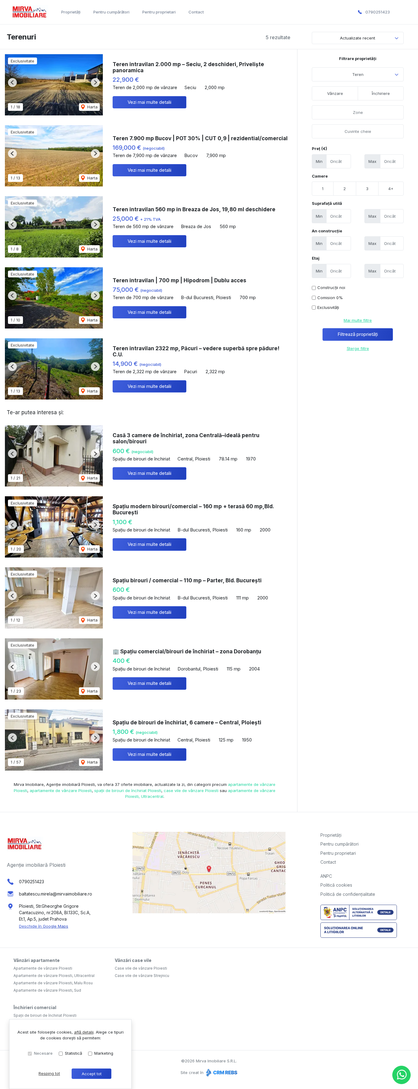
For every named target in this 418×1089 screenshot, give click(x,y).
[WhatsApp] (401, 1075)
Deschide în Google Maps (43, 926)
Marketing (103, 1053)
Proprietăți (70, 11)
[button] (12, 82)
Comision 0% (330, 297)
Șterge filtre (358, 348)
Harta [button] (92, 106)
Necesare (43, 1053)
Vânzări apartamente (36, 960)
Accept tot (92, 1073)
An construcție (327, 230)
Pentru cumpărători (111, 11)
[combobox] (358, 74)
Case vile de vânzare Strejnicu (142, 975)
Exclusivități (328, 307)
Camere (320, 176)
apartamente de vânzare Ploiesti (61, 790)
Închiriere (381, 93)
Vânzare (335, 93)
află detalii (84, 1032)
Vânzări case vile (133, 960)
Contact (196, 11)
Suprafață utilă (327, 203)
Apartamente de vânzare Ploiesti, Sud (47, 990)
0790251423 (377, 11)
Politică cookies (336, 885)
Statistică (73, 1053)
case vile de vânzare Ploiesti (191, 790)
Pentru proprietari (159, 11)
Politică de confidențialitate (347, 894)
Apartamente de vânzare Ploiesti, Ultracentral (54, 975)
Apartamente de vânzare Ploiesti (42, 968)
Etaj (315, 258)
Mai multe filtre (358, 320)
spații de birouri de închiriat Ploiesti (127, 790)
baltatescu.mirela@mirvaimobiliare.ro (55, 893)
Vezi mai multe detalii (149, 102)
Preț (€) (319, 148)
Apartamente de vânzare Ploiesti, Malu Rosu (53, 983)
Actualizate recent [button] (357, 38)
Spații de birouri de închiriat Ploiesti (45, 1015)
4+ (391, 188)
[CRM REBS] (221, 1072)
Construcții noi (331, 287)
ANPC (326, 876)
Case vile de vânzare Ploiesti (141, 968)
